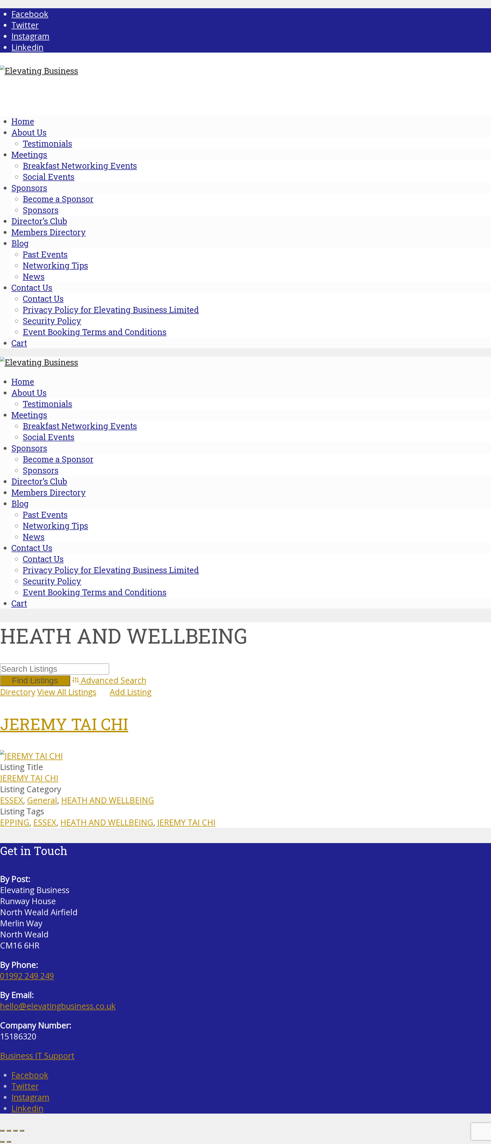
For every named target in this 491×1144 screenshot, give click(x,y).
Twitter (25, 1085)
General (42, 800)
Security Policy (52, 320)
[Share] (15, 1130)
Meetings (29, 154)
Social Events (48, 176)
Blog (20, 243)
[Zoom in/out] (2, 1130)
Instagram (30, 1097)
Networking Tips (55, 265)
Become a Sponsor (58, 199)
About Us (29, 132)
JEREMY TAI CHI (64, 723)
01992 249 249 (27, 975)
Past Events (45, 254)
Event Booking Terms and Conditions (95, 331)
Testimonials (47, 143)
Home (22, 121)
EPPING (14, 822)
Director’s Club (39, 221)
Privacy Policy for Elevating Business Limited (111, 309)
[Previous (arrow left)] (2, 1142)
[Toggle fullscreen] (9, 1130)
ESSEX (11, 800)
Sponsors (29, 187)
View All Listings (66, 691)
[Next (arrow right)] (9, 1142)
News (34, 276)
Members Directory (48, 232)
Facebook (29, 1074)
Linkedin (27, 1108)
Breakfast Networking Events (80, 165)
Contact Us (31, 287)
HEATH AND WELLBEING (107, 800)
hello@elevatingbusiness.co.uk (58, 1005)
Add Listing (130, 691)
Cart (19, 343)
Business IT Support (37, 1055)
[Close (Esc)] (22, 1130)
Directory (17, 691)
